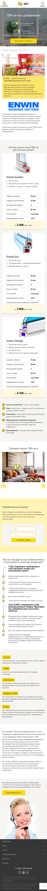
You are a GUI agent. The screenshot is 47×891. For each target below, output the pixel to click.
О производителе (9, 854)
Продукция (13, 50)
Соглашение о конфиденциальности (21, 888)
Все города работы (7, 881)
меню (42, 6)
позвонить (4, 6)
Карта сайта (5, 888)
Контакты (6, 859)
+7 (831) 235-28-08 (23, 868)
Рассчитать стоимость (23, 41)
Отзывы (5, 863)
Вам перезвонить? (13, 793)
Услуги (5, 850)
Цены (4, 846)
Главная (5, 50)
